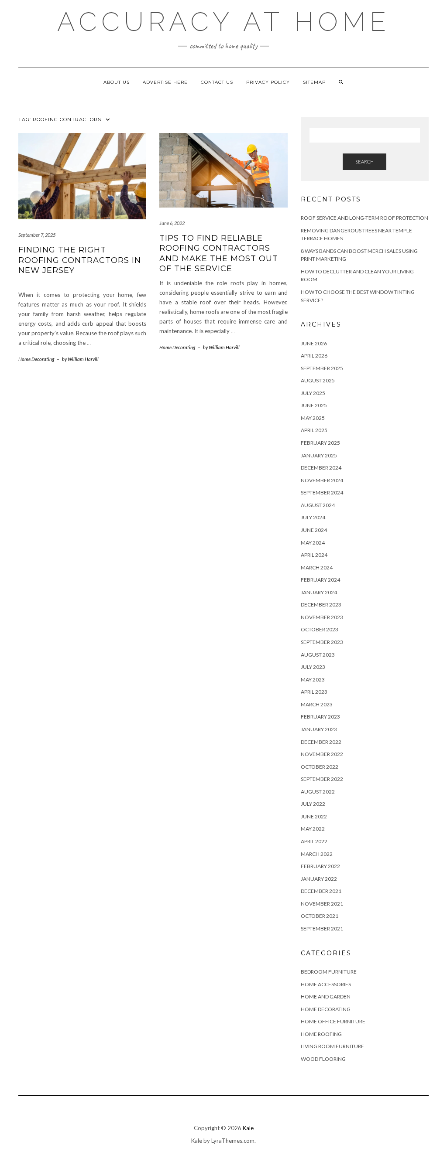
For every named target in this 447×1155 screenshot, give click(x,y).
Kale (248, 1127)
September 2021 (322, 928)
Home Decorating (36, 359)
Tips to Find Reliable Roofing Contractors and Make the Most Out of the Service (218, 253)
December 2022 (321, 742)
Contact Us (217, 82)
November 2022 (322, 754)
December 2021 (321, 891)
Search (364, 161)
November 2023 (322, 617)
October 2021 (319, 916)
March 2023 (317, 704)
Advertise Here (165, 82)
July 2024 (313, 517)
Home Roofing (321, 1034)
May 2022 (313, 828)
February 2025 (320, 443)
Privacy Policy (268, 82)
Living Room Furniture (332, 1046)
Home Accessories (326, 984)
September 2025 (322, 368)
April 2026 (314, 355)
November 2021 (322, 903)
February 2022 (320, 866)
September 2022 (322, 779)
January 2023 (319, 729)
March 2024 (317, 567)
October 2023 (319, 629)
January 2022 (319, 879)
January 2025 (319, 455)
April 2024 (314, 555)
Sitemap (314, 82)
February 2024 (320, 579)
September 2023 (322, 642)
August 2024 (318, 505)
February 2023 (320, 716)
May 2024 (313, 542)
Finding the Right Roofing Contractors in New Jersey (79, 260)
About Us (116, 82)
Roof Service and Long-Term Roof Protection (364, 218)
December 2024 (321, 467)
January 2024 (319, 592)
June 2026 (314, 343)
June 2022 (314, 816)
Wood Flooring (323, 1059)
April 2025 (314, 430)
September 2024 (322, 492)
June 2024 (314, 530)
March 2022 (317, 854)
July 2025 (313, 393)
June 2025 (314, 405)
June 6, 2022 (172, 223)
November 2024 (322, 480)
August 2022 (318, 791)
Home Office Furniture (333, 1021)
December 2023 (321, 604)
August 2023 (318, 654)
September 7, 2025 (36, 235)
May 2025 (313, 418)
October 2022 (319, 766)
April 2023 (314, 691)
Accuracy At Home (223, 22)
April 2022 (314, 841)
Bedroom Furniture (329, 971)
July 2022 (313, 804)
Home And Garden (326, 996)
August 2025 (318, 380)
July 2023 (313, 667)
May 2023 (313, 679)
